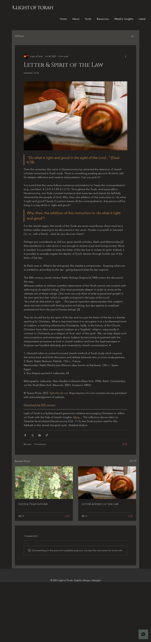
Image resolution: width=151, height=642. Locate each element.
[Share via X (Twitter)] (32, 435)
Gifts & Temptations (32, 504)
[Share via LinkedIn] (39, 435)
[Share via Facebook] (25, 435)
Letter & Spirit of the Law (100, 504)
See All (133, 460)
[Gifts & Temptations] (44, 482)
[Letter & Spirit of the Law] (107, 482)
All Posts (19, 36)
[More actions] (125, 56)
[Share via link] (46, 435)
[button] (132, 36)
